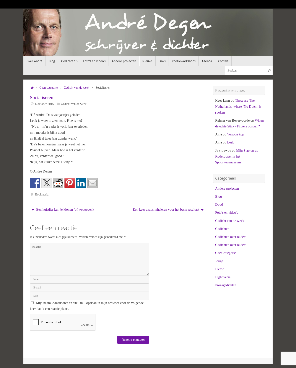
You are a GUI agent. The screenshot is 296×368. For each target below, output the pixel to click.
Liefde (219, 269)
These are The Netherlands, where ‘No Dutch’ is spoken (238, 106)
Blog (218, 196)
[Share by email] (92, 183)
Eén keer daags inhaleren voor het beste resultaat (166, 209)
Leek (230, 142)
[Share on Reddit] (58, 183)
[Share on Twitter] (46, 183)
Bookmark (41, 194)
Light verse (223, 277)
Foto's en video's (226, 212)
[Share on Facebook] (35, 183)
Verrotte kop (235, 134)
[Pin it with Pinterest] (69, 183)
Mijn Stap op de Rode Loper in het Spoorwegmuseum (236, 156)
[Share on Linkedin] (81, 183)
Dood (219, 204)
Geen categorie (48, 87)
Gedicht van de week (76, 87)
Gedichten (222, 229)
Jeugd (219, 261)
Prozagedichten (225, 285)
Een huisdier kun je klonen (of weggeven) (64, 209)
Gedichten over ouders (230, 237)
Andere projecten (227, 188)
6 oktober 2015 (44, 104)
